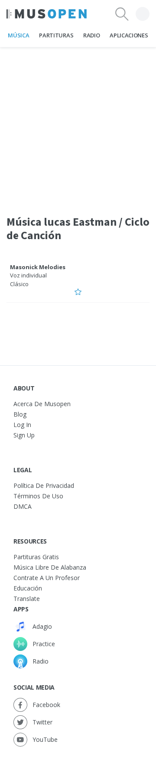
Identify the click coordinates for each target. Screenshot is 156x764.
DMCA (22, 506)
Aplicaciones (129, 35)
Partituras (56, 35)
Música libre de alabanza (49, 567)
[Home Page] (46, 14)
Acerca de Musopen (42, 404)
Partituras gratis (36, 557)
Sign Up (24, 435)
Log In (22, 424)
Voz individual (28, 275)
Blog (19, 414)
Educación (27, 588)
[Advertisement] (78, 125)
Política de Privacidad (43, 485)
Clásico (19, 284)
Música (18, 35)
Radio (91, 35)
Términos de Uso (38, 496)
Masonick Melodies (37, 267)
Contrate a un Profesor (46, 578)
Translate (26, 598)
